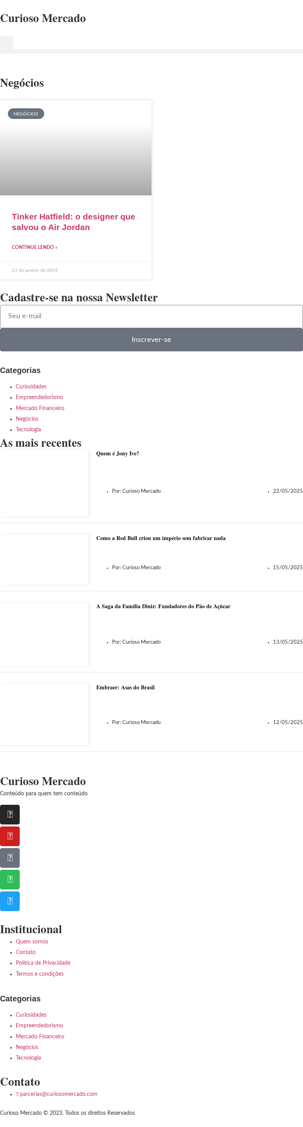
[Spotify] (10, 879)
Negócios (27, 419)
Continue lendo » (34, 247)
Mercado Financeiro (40, 408)
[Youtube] (10, 836)
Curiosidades (31, 387)
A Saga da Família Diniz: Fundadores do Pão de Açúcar (163, 606)
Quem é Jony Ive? (117, 453)
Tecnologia (28, 430)
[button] (6, 42)
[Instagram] (10, 814)
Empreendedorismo (39, 397)
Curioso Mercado (43, 17)
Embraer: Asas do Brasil (125, 687)
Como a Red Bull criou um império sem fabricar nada (161, 538)
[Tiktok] (10, 858)
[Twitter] (10, 901)
